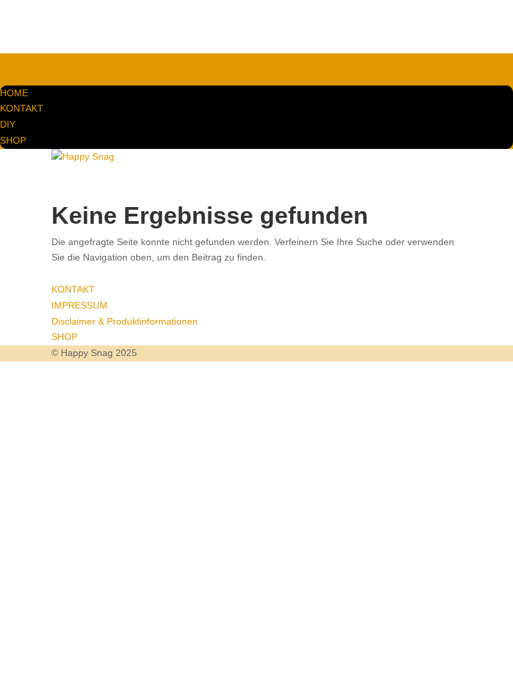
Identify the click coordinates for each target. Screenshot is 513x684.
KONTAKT (21, 108)
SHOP (13, 140)
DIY (7, 124)
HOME (14, 93)
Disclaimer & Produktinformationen (124, 321)
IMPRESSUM (79, 305)
